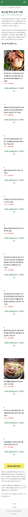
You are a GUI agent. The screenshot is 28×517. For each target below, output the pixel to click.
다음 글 (14, 507)
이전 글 (14, 503)
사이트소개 (9, 511)
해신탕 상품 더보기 (14, 466)
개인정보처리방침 (17, 511)
